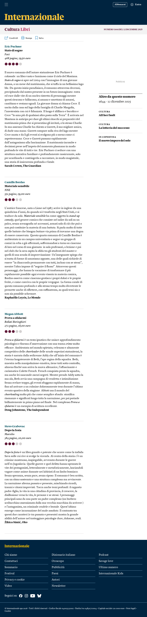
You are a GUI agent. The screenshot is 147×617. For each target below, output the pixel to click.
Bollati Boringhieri (15, 322)
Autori (56, 579)
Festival (9, 573)
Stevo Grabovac (15, 426)
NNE (7, 190)
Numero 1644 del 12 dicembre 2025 (123, 30)
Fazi (7, 54)
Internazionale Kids (111, 573)
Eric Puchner (13, 46)
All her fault (107, 115)
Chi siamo (11, 555)
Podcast (104, 555)
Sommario (11, 567)
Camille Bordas (15, 182)
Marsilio (9, 434)
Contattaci (11, 561)
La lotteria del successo (114, 128)
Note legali (131, 608)
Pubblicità (58, 567)
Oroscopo (58, 561)
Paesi (55, 573)
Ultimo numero (108, 567)
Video (8, 586)
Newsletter (59, 586)
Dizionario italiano (63, 555)
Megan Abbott (14, 314)
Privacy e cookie (15, 579)
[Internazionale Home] (18, 545)
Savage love (106, 561)
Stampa (29, 38)
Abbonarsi (120, 4)
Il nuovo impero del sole (115, 140)
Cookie (8, 611)
